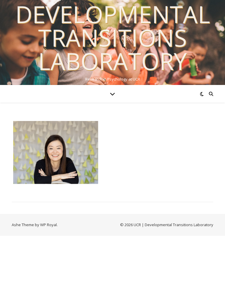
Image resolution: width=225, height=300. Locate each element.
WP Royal (48, 224)
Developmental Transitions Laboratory (112, 37)
